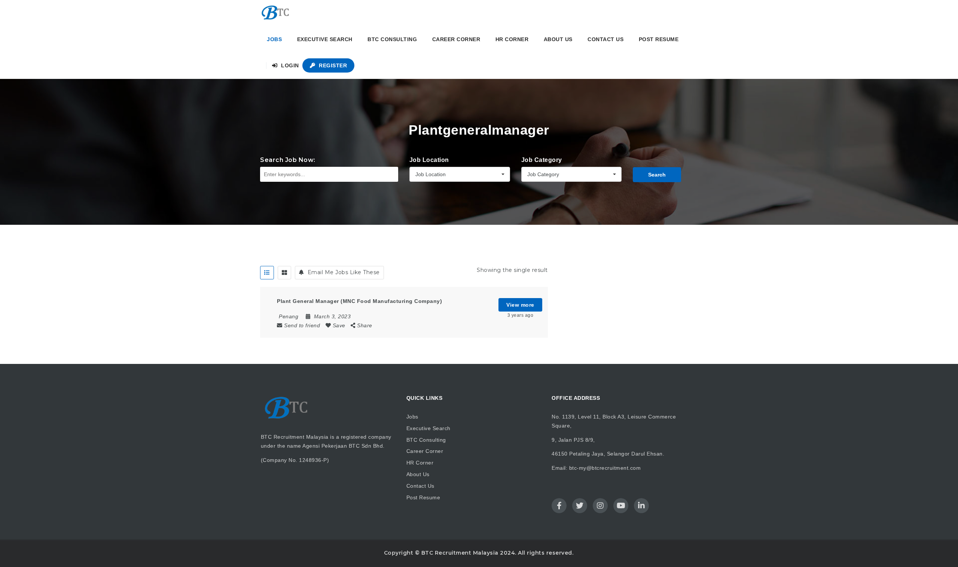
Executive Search (325, 39)
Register (332, 65)
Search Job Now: (287, 159)
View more (520, 305)
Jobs (274, 39)
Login (289, 65)
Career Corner (456, 39)
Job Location (429, 160)
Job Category (541, 160)
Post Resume (659, 39)
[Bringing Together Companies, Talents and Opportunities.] (276, 13)
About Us (558, 39)
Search (657, 175)
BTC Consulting (392, 39)
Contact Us (605, 39)
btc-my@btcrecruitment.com (605, 468)
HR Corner (512, 39)
